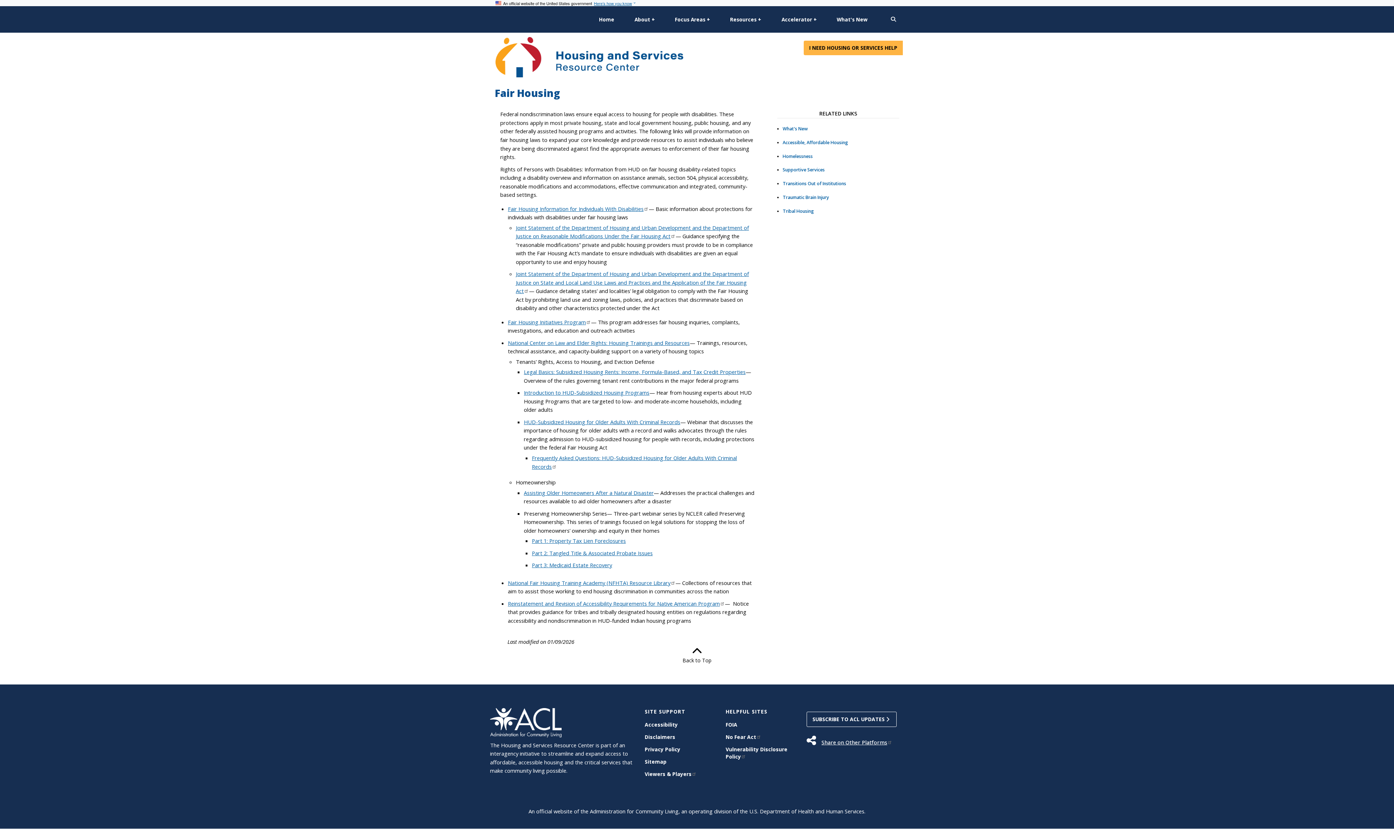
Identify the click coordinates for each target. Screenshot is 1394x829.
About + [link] (645, 19)
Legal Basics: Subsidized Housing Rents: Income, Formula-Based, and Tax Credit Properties (635, 371)
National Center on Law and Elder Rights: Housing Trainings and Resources (599, 342)
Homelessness (798, 156)
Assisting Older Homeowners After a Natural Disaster (589, 492)
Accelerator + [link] (799, 19)
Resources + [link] (745, 19)
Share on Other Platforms (854, 742)
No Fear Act (741, 736)
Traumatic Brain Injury (806, 197)
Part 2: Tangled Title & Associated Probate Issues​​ (592, 553)
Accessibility (661, 724)
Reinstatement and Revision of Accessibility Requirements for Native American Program (614, 603)
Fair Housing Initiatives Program (547, 322)
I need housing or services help (853, 47)
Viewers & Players (668, 774)
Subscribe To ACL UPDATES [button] (849, 719)
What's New (795, 129)
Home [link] (606, 19)
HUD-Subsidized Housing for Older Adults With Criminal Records (602, 422)
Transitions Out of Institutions (814, 183)
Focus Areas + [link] (692, 19)
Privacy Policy (662, 749)
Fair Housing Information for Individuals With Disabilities (576, 208)
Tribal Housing (798, 211)
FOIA (731, 724)
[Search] (893, 19)
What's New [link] (852, 19)
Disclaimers (660, 736)
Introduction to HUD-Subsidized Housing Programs (586, 392)
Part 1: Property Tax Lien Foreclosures (579, 540)
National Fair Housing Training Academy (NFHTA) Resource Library (589, 582)
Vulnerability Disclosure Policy (756, 753)
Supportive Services (804, 170)
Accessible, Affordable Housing (815, 142)
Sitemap (656, 761)
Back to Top (697, 660)
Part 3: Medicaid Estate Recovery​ (572, 565)
